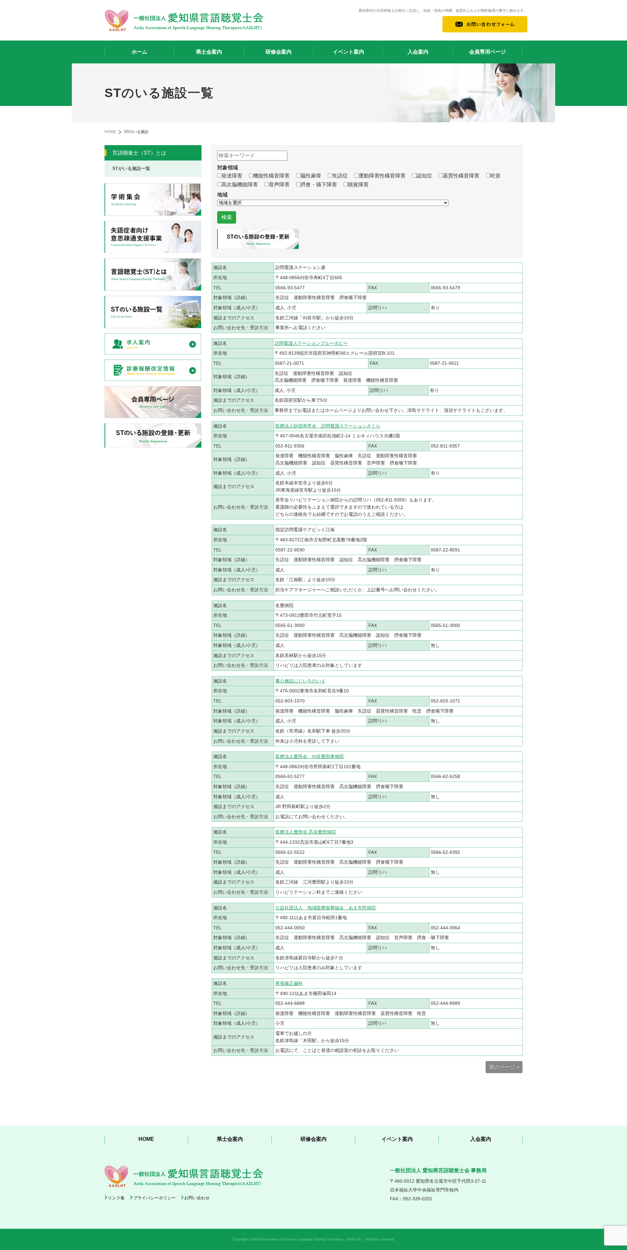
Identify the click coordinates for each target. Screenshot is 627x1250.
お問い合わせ (197, 1197)
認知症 (424, 175)
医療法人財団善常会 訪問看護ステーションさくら (327, 426)
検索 (226, 217)
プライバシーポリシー (154, 1197)
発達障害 (231, 175)
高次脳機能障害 (239, 184)
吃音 (495, 175)
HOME (110, 131)
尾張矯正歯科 (289, 983)
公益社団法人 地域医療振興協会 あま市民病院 (325, 907)
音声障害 (279, 184)
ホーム (139, 52)
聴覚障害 (358, 184)
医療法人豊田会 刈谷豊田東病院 (309, 756)
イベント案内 (348, 52)
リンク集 (116, 1197)
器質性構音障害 (461, 175)
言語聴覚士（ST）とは (139, 153)
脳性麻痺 (310, 175)
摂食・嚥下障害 (318, 184)
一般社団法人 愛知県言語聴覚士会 (184, 20)
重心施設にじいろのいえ (300, 681)
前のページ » (504, 1067)
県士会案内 (209, 52)
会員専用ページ (487, 52)
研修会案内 (278, 52)
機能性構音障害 (271, 175)
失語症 (340, 175)
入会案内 (418, 52)
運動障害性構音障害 (382, 175)
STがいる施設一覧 (131, 168)
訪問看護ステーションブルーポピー (311, 343)
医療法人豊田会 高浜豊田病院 (305, 832)
